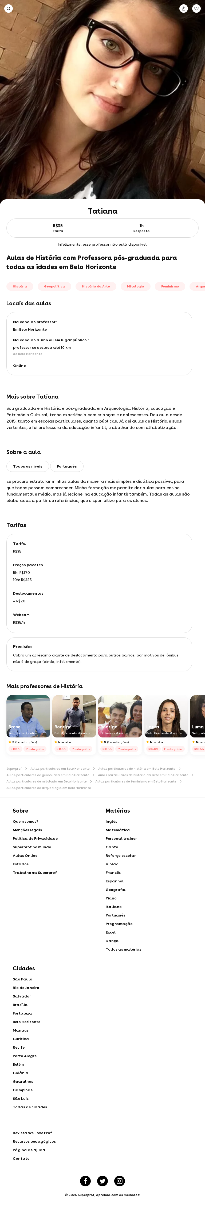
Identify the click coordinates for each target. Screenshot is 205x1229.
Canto (112, 847)
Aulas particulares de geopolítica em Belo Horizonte (47, 775)
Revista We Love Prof (32, 1133)
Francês (113, 872)
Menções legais (27, 830)
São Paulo (22, 979)
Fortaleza (22, 1013)
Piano (111, 898)
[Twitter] (102, 1181)
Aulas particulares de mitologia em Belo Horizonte (46, 781)
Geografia (116, 889)
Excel (111, 932)
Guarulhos (23, 1081)
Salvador (22, 996)
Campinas (23, 1090)
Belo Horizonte (26, 1022)
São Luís (21, 1098)
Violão (112, 864)
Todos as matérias (123, 949)
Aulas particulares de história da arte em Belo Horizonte (143, 775)
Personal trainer (121, 838)
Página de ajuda (29, 1150)
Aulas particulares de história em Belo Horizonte (136, 768)
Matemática (118, 830)
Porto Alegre (25, 1056)
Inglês (111, 821)
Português (115, 915)
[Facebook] (85, 1181)
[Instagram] (119, 1181)
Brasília (20, 1005)
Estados (21, 864)
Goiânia (21, 1073)
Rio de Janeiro (26, 987)
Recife (19, 1047)
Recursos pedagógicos (34, 1141)
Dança (112, 941)
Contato (21, 1158)
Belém (18, 1064)
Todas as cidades (30, 1107)
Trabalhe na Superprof (35, 872)
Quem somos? (25, 821)
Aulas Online (25, 855)
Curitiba (21, 1039)
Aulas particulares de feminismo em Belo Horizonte (135, 781)
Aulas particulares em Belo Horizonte (60, 768)
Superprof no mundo (32, 847)
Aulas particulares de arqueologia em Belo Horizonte (48, 788)
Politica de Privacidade (35, 838)
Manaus (21, 1030)
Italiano (114, 906)
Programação (119, 924)
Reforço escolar (121, 855)
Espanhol (115, 881)
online (19, 365)
